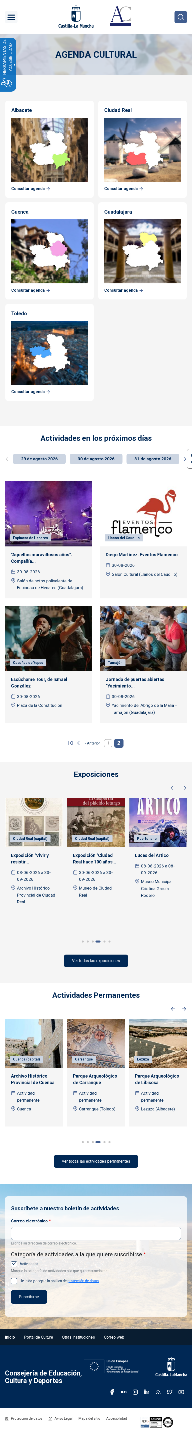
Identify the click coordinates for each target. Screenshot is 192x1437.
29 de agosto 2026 (39, 458)
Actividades (28, 1264)
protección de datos (83, 1281)
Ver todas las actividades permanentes (96, 1161)
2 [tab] (88, 942)
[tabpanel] (34, 862)
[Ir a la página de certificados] (163, 1422)
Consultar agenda (28, 188)
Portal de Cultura (38, 1337)
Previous (8, 459)
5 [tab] (103, 942)
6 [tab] (109, 942)
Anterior (173, 788)
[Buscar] (180, 17)
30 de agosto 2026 (96, 458)
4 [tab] (98, 942)
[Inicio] (120, 17)
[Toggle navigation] (11, 17)
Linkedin (146, 1392)
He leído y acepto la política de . (59, 1281)
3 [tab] (93, 942)
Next (184, 459)
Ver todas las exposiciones (96, 960)
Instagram (135, 1392)
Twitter (170, 1392)
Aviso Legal (63, 1418)
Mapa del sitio (89, 1418)
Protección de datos (26, 1418)
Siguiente (184, 788)
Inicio (10, 1337)
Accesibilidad (116, 1418)
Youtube (181, 1392)
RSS (158, 1392)
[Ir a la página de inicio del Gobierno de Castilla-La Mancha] (76, 16)
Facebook (112, 1392)
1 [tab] (83, 942)
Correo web (114, 1337)
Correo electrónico (29, 1221)
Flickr (124, 1392)
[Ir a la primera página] (71, 743)
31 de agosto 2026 (152, 458)
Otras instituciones (78, 1337)
